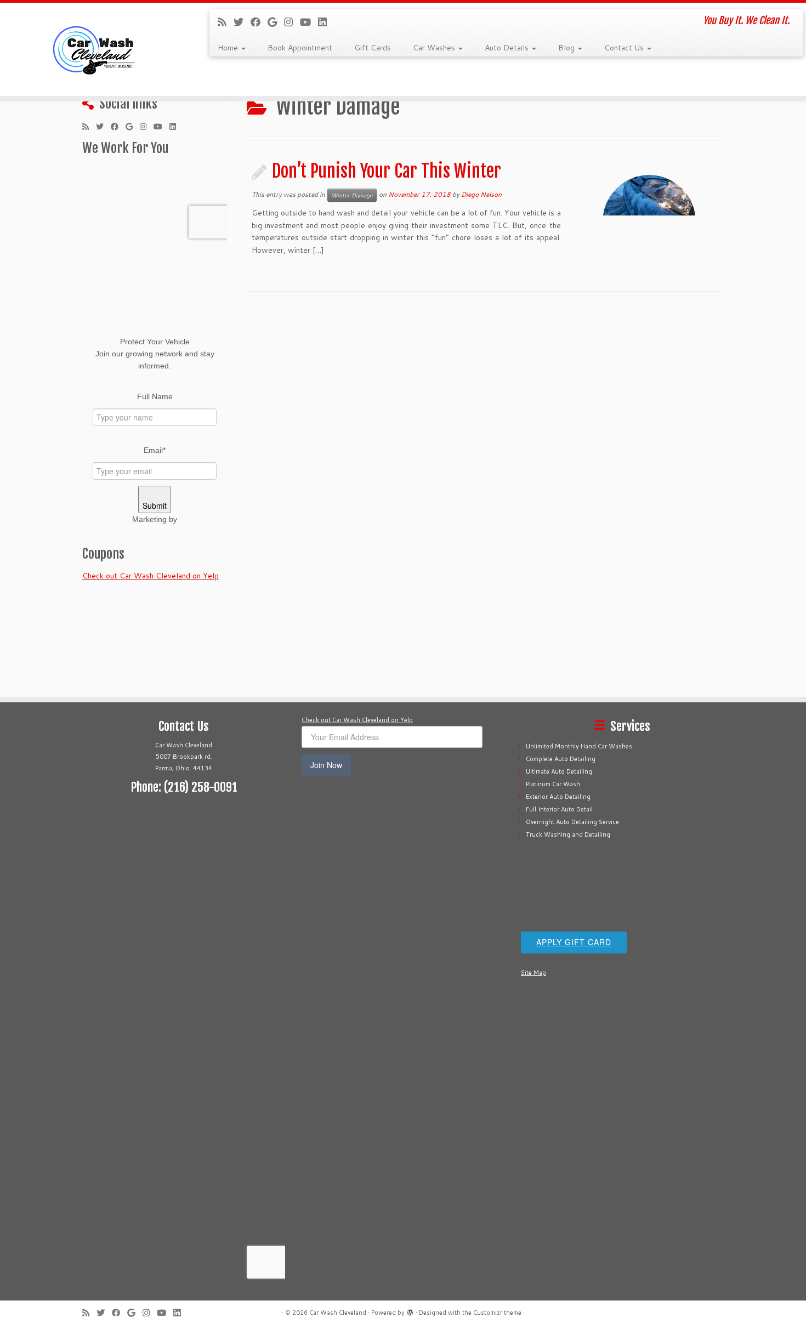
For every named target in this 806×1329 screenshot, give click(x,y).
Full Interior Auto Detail (559, 809)
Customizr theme (497, 1312)
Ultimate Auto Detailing (559, 771)
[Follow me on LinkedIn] (326, 22)
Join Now (326, 764)
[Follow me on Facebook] (259, 22)
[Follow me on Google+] (276, 22)
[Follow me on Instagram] (292, 22)
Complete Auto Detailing (560, 758)
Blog (567, 47)
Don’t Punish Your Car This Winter (386, 171)
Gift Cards (372, 47)
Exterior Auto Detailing (558, 796)
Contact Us (625, 47)
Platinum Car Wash (553, 784)
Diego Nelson (481, 194)
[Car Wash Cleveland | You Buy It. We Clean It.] (93, 49)
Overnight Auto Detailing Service (572, 821)
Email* (155, 450)
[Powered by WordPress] (410, 1310)
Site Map (533, 972)
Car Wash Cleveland (337, 1312)
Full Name (155, 396)
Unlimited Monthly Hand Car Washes (579, 746)
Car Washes (435, 47)
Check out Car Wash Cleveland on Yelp (150, 575)
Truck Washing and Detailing (568, 834)
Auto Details (508, 47)
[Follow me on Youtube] (309, 22)
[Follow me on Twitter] (242, 22)
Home (229, 47)
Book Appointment (300, 47)
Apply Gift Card (573, 941)
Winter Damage (352, 195)
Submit (155, 505)
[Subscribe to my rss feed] (226, 22)
